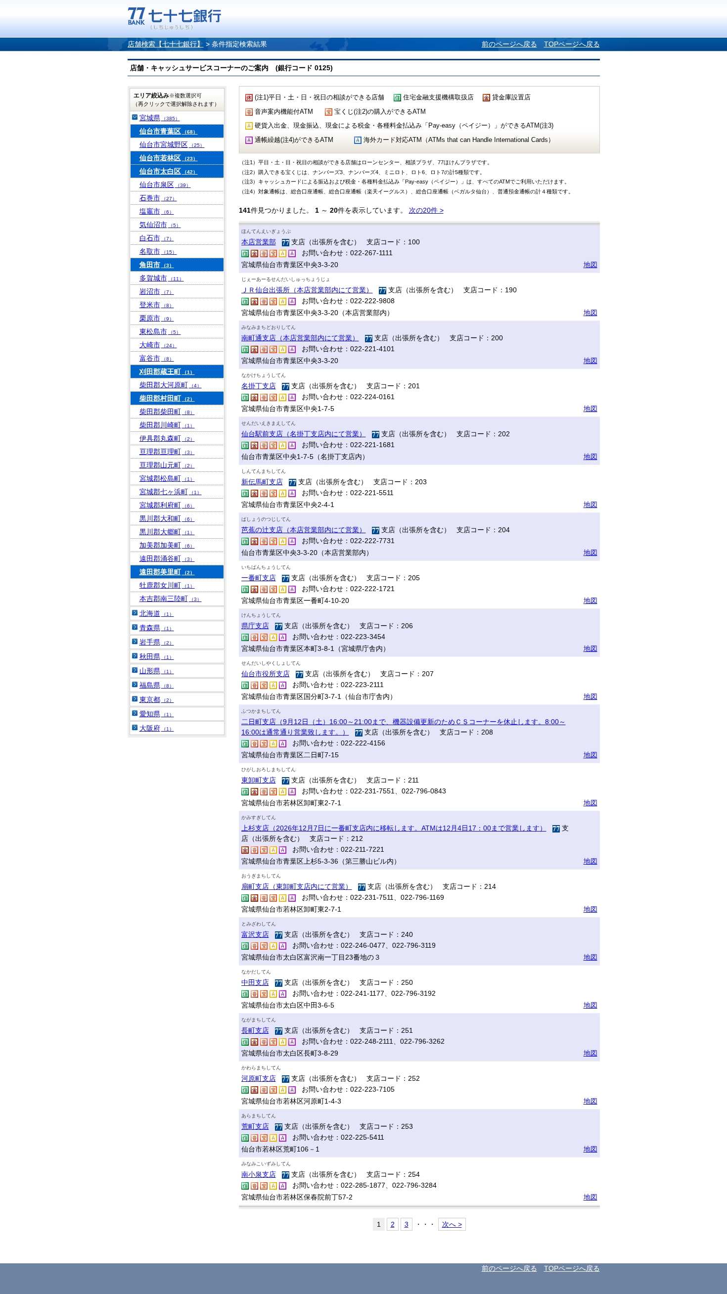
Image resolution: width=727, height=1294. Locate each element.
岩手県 (156, 642)
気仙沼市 (160, 225)
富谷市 (156, 358)
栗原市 (156, 318)
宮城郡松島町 (167, 478)
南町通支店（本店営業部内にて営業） (300, 338)
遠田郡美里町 (167, 572)
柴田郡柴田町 (167, 412)
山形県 (156, 671)
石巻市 (158, 198)
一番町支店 (258, 578)
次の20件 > (426, 210)
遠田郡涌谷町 (167, 558)
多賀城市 (161, 278)
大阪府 (156, 728)
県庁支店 (255, 626)
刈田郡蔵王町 (167, 371)
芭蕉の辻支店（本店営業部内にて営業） (303, 530)
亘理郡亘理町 (167, 452)
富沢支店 (255, 934)
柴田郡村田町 (167, 398)
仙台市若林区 (168, 158)
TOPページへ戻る (572, 44)
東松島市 (160, 331)
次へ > (452, 1224)
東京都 (156, 699)
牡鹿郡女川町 (167, 585)
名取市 (158, 251)
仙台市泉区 (165, 184)
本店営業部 (258, 242)
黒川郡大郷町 (167, 532)
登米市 (156, 305)
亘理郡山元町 (167, 465)
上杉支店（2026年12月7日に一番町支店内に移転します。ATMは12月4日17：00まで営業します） (393, 828)
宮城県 (159, 118)
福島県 (156, 685)
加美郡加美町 (167, 545)
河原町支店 (258, 1078)
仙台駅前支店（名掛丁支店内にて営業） (303, 434)
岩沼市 (156, 291)
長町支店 (255, 1030)
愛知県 (156, 714)
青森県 (156, 628)
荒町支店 (255, 1126)
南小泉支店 (258, 1174)
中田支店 (255, 982)
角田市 (156, 265)
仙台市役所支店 (265, 674)
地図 (590, 265)
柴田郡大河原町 (170, 385)
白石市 (156, 238)
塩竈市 (156, 211)
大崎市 (158, 345)
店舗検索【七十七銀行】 (166, 44)
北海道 (156, 613)
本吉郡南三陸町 (170, 598)
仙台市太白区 (168, 171)
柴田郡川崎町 (167, 425)
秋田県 (156, 656)
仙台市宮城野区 (172, 144)
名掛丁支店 (258, 386)
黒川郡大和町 (167, 518)
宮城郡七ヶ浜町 (170, 492)
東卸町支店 (258, 780)
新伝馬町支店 (262, 482)
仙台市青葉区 (168, 131)
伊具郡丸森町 (167, 438)
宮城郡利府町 (167, 505)
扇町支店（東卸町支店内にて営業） (296, 886)
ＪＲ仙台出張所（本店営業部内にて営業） (307, 290)
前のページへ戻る (509, 44)
